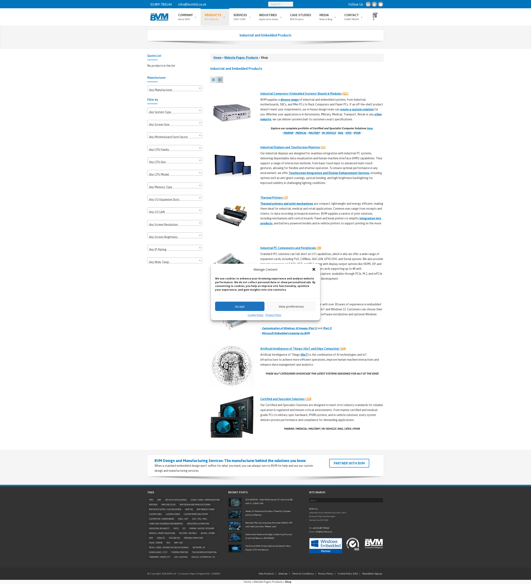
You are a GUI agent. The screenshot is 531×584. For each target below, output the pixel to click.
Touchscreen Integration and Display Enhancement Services (329, 173)
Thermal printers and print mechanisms (286, 203)
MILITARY (314, 132)
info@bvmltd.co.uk (192, 4)
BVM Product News (205, 509)
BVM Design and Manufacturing (195, 505)
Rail (168, 543)
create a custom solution (357, 109)
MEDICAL (300, 132)
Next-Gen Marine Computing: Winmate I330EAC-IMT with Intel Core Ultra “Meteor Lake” (268, 525)
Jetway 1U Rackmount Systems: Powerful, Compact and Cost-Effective (268, 513)
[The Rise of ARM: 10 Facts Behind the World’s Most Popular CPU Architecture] (235, 548)
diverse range (289, 99)
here (370, 128)
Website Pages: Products (241, 57)
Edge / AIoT (183, 519)
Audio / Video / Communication (205, 500)
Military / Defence (188, 533)
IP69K (356, 132)
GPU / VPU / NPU (199, 519)
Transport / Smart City (159, 557)
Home (217, 57)
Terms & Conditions (303, 573)
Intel (176, 528)
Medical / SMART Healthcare (162, 533)
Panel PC (161, 538)
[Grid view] (213, 79)
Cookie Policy (255, 315)
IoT (184, 528)
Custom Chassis (173, 514)
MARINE (288, 132)
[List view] (220, 79)
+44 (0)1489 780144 (320, 528)
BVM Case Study (169, 505)
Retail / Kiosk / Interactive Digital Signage (169, 548)
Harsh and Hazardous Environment (166, 524)
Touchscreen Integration (204, 552)
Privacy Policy (273, 315)
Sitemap (282, 573)
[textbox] (174, 90)
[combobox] (174, 88)
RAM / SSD (178, 543)
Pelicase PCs (174, 538)
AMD (151, 500)
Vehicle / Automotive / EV (203, 557)
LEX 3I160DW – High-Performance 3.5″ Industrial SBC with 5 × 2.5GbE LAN (269, 501)
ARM (159, 500)
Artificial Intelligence (176, 500)
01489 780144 (161, 4)
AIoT (304, 354)
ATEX (348, 132)
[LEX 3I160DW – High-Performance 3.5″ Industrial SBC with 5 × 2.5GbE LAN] (235, 502)
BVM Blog (153, 505)
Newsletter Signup (372, 573)
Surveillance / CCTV (158, 552)
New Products (266, 573)
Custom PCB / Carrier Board (161, 519)
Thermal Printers (179, 552)
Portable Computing (193, 538)
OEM (151, 538)
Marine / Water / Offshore (202, 528)
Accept (240, 306)
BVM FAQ (189, 509)
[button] (314, 269)
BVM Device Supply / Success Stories (165, 509)
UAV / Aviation (180, 557)
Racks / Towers (155, 543)
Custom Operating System (196, 514)
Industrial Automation (198, 524)
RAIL (340, 132)
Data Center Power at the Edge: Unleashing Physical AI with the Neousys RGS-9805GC (268, 536)
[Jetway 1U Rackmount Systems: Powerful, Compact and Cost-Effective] (235, 514)
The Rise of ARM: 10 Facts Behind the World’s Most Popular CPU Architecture (268, 548)
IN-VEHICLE (329, 132)
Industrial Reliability (159, 528)
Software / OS (199, 548)
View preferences (291, 306)
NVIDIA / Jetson (208, 533)
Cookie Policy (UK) (348, 573)
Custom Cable (155, 514)
